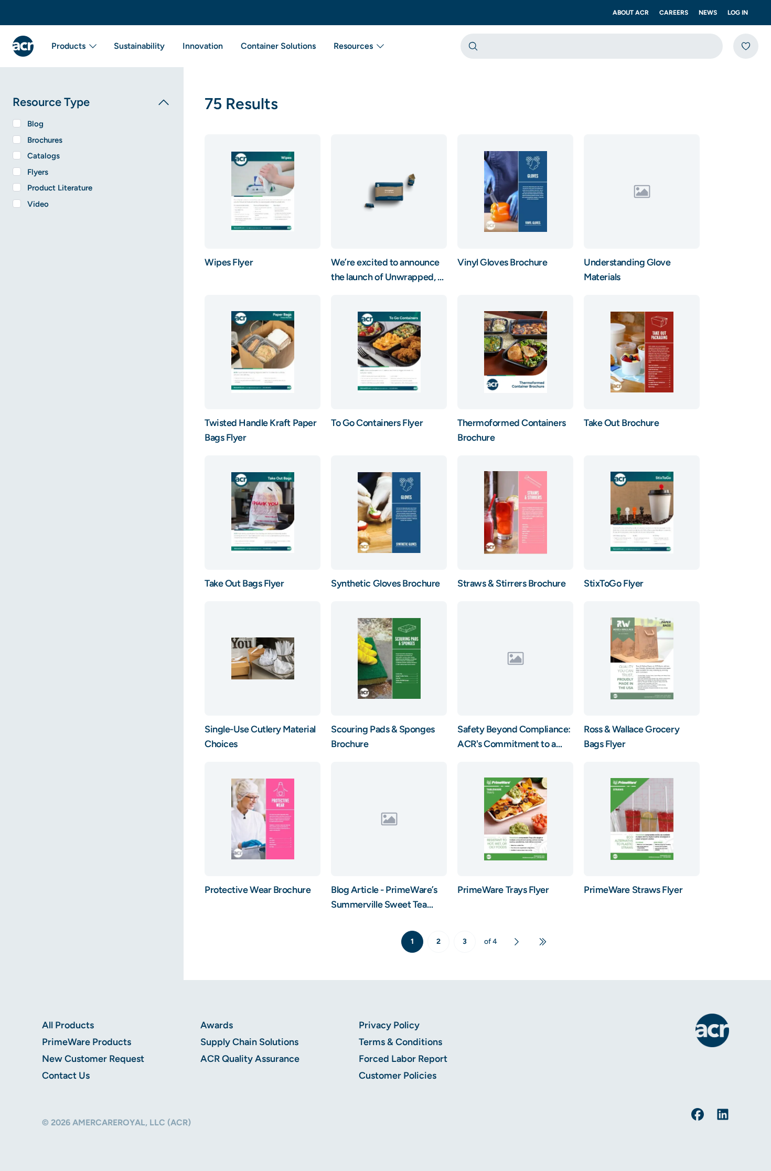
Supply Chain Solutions (249, 1042)
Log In (737, 12)
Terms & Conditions (400, 1042)
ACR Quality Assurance (249, 1058)
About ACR (631, 12)
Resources (353, 46)
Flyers (37, 172)
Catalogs (43, 156)
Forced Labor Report (403, 1058)
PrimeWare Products (86, 1042)
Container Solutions (278, 46)
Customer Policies (397, 1075)
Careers (673, 12)
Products (68, 46)
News (708, 12)
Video (38, 204)
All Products (68, 1025)
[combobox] (592, 46)
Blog (35, 124)
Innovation (203, 46)
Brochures (44, 140)
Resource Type (51, 102)
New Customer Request (93, 1058)
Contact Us (66, 1075)
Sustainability (139, 46)
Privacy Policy (389, 1025)
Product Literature (59, 188)
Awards (216, 1025)
